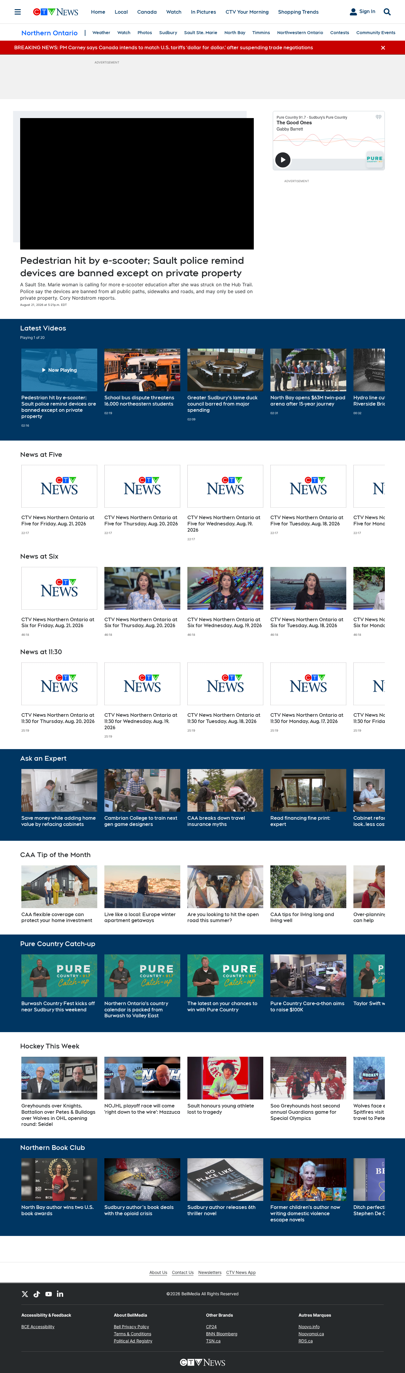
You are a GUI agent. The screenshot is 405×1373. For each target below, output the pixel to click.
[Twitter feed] (24, 1293)
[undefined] (59, 388)
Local (121, 12)
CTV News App (241, 1272)
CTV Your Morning (247, 12)
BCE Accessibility (38, 1326)
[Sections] (18, 12)
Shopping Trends (298, 12)
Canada (147, 12)
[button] (373, 387)
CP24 (211, 1326)
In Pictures (203, 12)
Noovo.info (309, 1326)
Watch (173, 12)
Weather (101, 32)
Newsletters (209, 1272)
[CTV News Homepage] (55, 11)
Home (98, 12)
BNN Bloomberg (221, 1333)
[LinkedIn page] (60, 1293)
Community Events (376, 32)
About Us (158, 1272)
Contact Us (183, 1272)
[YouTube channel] (48, 1293)
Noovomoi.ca (311, 1333)
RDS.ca (306, 1340)
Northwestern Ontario (300, 32)
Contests (339, 32)
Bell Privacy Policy (131, 1326)
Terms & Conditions (132, 1333)
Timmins (261, 32)
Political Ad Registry (133, 1340)
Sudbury (168, 32)
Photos (145, 32)
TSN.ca (213, 1340)
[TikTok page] (36, 1293)
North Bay (234, 32)
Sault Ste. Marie (200, 32)
